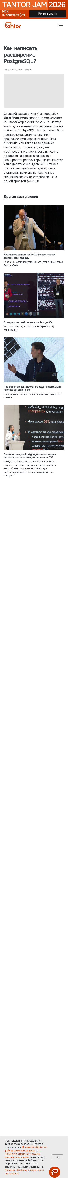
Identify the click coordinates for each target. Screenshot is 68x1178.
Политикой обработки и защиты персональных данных (22, 1155)
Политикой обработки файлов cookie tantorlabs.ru (25, 1149)
